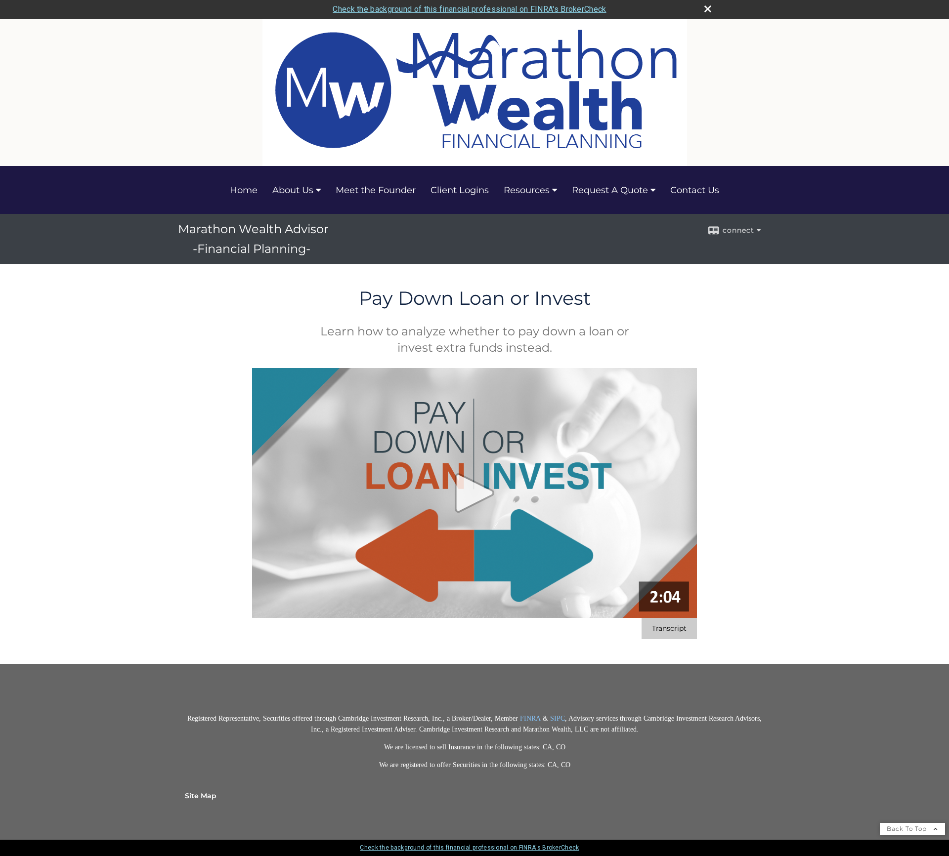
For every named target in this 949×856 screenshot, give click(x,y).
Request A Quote (610, 190)
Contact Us (694, 190)
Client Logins (460, 190)
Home (244, 190)
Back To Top (908, 828)
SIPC (557, 718)
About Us (292, 190)
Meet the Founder (376, 190)
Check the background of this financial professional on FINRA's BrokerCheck (469, 9)
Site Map (200, 795)
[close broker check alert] (708, 9)
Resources (527, 190)
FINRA (531, 718)
